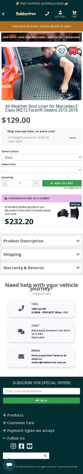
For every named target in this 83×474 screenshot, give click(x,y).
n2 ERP (73, 466)
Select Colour (10, 151)
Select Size (9, 164)
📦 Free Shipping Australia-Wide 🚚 (41, 3)
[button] (3, 14)
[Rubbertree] (25, 14)
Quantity (8, 177)
